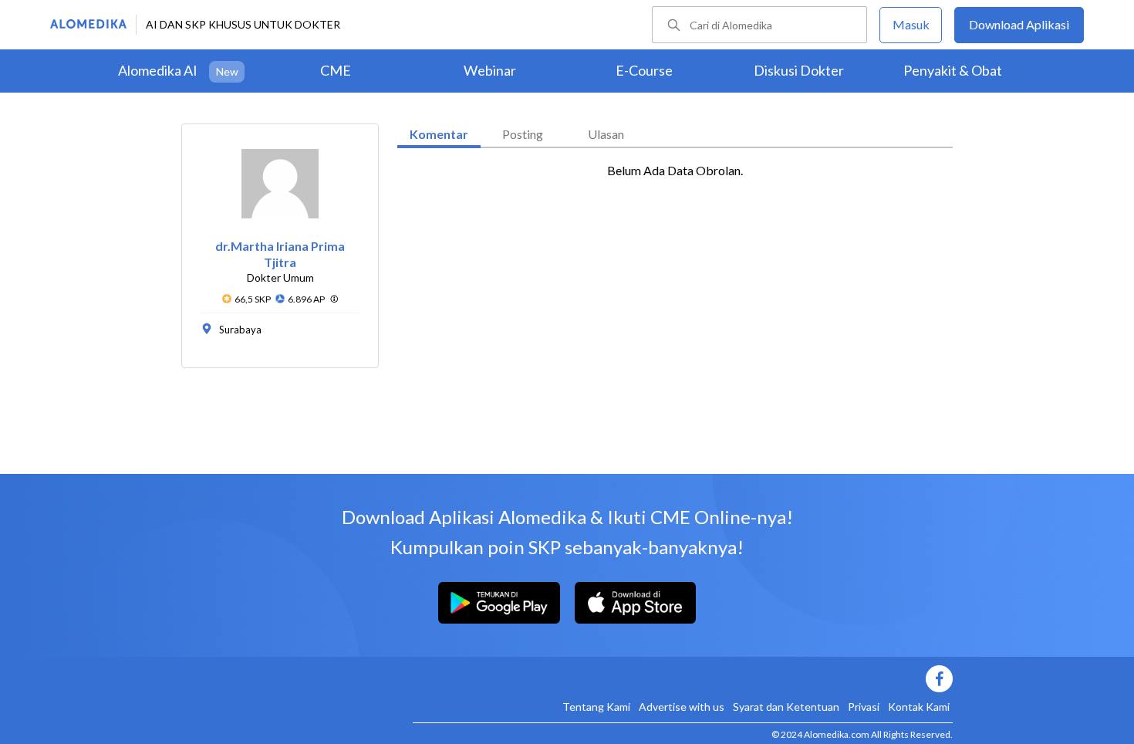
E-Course (644, 70)
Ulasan (606, 134)
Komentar (439, 134)
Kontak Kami (919, 706)
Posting (522, 134)
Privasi (863, 706)
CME (335, 70)
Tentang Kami (596, 706)
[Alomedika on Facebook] (683, 678)
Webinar (490, 70)
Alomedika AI (157, 70)
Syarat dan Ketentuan (786, 706)
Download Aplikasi (1019, 24)
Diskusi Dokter (799, 70)
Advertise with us (681, 706)
